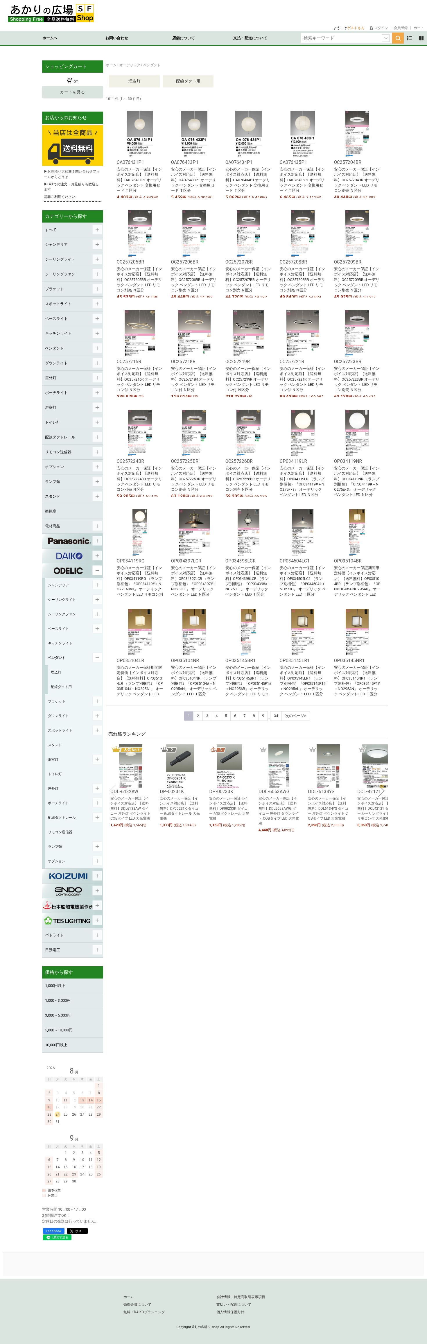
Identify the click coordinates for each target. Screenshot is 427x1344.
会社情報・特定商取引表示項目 (240, 1297)
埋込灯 (134, 81)
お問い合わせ (116, 38)
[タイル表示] (421, 38)
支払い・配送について (233, 1304)
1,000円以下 (55, 985)
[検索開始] (398, 38)
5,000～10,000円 (59, 1030)
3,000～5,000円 (58, 1015)
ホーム (128, 1297)
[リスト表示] (409, 38)
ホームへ (50, 38)
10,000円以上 (56, 1045)
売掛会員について (137, 1304)
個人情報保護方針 (230, 1312)
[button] (112, 790)
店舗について (183, 38)
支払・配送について (250, 38)
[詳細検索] (386, 38)
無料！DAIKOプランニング (144, 1312)
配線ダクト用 (188, 81)
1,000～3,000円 (58, 1000)
